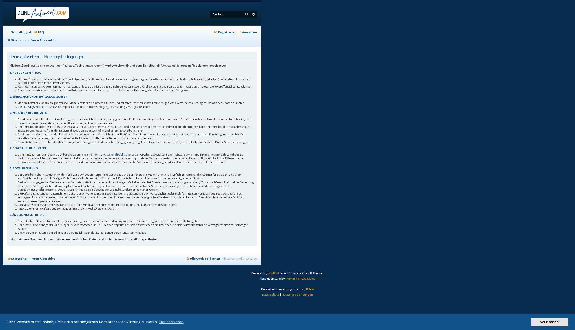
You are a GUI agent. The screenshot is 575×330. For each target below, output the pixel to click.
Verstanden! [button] (550, 322)
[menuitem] (39, 32)
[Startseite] (36, 13)
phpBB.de (307, 289)
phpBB (272, 273)
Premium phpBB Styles (300, 279)
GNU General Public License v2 (119, 155)
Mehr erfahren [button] (171, 321)
